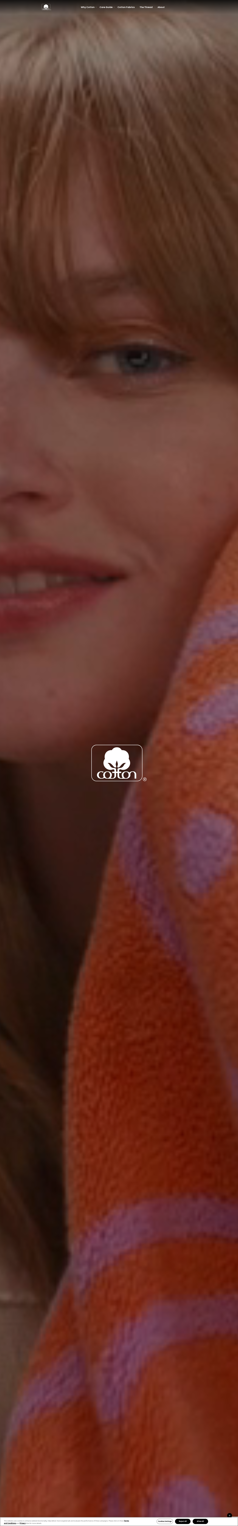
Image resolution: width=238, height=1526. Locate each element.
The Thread (146, 7)
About (161, 7)
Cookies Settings (165, 1521)
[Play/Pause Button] (229, 1515)
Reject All (183, 1521)
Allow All (200, 1521)
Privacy (23, 1523)
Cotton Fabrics (126, 7)
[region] (119, 1521)
